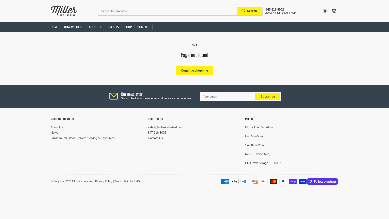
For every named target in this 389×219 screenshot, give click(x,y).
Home (55, 27)
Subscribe (268, 96)
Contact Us (155, 138)
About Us (95, 27)
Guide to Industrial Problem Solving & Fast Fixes (83, 138)
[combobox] (180, 11)
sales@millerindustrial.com (166, 127)
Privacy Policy (103, 181)
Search (252, 11)
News (54, 132)
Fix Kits (113, 27)
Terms (118, 181)
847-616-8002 (157, 132)
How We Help (73, 27)
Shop (128, 27)
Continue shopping (194, 70)
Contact (143, 27)
